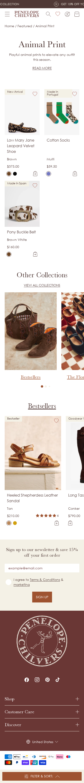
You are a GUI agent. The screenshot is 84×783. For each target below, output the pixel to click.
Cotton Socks (58, 140)
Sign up (42, 597)
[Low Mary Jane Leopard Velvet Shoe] (9, 174)
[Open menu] (7, 14)
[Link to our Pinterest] (47, 679)
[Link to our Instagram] (37, 679)
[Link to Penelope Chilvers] (26, 14)
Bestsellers (42, 406)
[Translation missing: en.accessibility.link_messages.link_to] (42, 641)
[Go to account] (67, 14)
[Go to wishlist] (58, 14)
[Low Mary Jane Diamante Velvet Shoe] (15, 174)
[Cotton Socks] (48, 174)
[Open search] (48, 14)
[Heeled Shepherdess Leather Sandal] (9, 523)
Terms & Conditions (45, 580)
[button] (42, 386)
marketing (22, 584)
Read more (42, 68)
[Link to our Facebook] (26, 679)
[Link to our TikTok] (58, 679)
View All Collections (42, 285)
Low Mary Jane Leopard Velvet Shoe (20, 146)
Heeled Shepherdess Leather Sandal (32, 498)
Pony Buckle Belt (21, 232)
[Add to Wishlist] (35, 94)
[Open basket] (76, 14)
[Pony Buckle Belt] (9, 254)
